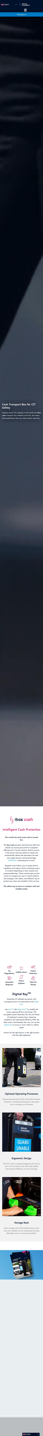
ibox (10, 1009)
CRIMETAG (12, 860)
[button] (25, 10)
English (6, 4)
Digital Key (22, 1009)
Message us (21, 14)
